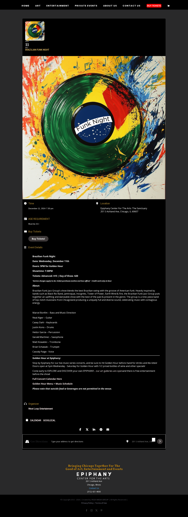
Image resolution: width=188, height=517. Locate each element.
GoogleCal (49, 420)
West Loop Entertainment (40, 408)
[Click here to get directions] (160, 441)
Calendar (35, 420)
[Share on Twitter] (87, 429)
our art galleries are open (109, 370)
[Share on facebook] (80, 429)
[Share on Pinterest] (100, 429)
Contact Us (94, 488)
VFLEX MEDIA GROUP (99, 499)
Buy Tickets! (38, 238)
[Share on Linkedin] (94, 429)
